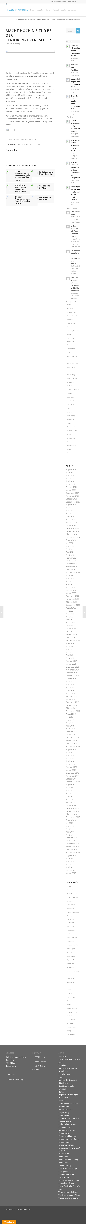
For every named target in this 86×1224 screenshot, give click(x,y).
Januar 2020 (71, 699)
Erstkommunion (71, 323)
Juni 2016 (70, 826)
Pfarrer (69, 423)
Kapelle (69, 378)
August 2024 (71, 540)
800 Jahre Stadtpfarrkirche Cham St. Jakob (69, 1059)
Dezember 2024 (72, 528)
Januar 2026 (71, 490)
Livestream (70, 393)
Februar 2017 (71, 802)
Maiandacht (70, 397)
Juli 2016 (69, 823)
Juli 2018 (69, 752)
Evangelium (70, 327)
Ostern (69, 408)
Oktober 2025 (71, 499)
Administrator (30, 139)
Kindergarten (70, 382)
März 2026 (70, 484)
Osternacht (70, 412)
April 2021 (70, 655)
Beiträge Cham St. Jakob (14, 44)
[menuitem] (32, 9)
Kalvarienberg (71, 375)
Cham (20, 144)
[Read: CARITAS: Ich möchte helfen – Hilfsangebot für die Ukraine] (68, 46)
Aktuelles (62, 1065)
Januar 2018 (71, 770)
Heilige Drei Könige (72, 363)
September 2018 (73, 746)
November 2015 (72, 846)
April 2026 (70, 481)
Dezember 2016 (72, 808)
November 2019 (72, 705)
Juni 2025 (70, 510)
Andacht (69, 312)
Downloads (63, 1071)
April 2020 (70, 690)
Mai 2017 (69, 793)
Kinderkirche (70, 386)
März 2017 (70, 799)
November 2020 (72, 670)
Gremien (62, 1089)
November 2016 (72, 811)
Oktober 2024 (71, 534)
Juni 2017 (70, 790)
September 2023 (73, 572)
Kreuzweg (76, 389)
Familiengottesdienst (73, 331)
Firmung (69, 334)
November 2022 (72, 599)
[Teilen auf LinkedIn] (30, 157)
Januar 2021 (71, 664)
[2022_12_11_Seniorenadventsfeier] (30, 59)
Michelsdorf (70, 401)
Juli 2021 (69, 646)
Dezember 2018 (72, 737)
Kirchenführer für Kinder (68, 1139)
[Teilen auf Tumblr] (35, 157)
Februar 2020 (71, 696)
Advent (69, 304)
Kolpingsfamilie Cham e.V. (69, 1148)
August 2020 (71, 678)
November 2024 (72, 531)
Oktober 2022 (71, 602)
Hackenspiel (70, 360)
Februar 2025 (71, 522)
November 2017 (72, 776)
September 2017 (73, 782)
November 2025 (72, 496)
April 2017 (70, 796)
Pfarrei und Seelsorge (67, 1168)
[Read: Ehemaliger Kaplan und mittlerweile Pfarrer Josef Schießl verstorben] (68, 188)
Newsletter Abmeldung (68, 1159)
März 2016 (70, 835)
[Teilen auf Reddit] (46, 157)
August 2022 (71, 608)
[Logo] (17, 9)
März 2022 (70, 622)
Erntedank (70, 319)
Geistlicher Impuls (72, 356)
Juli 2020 (69, 681)
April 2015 (70, 867)
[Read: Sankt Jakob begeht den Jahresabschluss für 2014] (68, 80)
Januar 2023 (71, 593)
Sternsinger (70, 442)
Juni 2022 (70, 614)
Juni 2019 (70, 720)
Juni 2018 (70, 755)
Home (61, 1092)
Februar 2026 (71, 487)
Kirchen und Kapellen (67, 1136)
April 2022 (70, 619)
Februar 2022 (71, 625)
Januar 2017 (71, 805)
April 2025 (70, 516)
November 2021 (72, 634)
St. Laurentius (71, 438)
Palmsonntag (71, 415)
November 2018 (72, 740)
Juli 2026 (69, 472)
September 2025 (73, 502)
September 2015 (73, 852)
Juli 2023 (69, 575)
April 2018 (70, 761)
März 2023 (70, 587)
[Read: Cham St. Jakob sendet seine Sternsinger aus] (68, 97)
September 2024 (73, 537)
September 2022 (73, 605)
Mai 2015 (69, 864)
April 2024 (70, 552)
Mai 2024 (69, 549)
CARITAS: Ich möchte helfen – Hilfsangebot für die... (76, 50)
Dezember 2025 (72, 493)
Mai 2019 (69, 723)
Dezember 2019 (72, 702)
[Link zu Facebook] (78, 1)
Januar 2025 (71, 525)
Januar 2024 (71, 561)
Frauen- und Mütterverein (70, 339)
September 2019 (73, 711)
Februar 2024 (71, 558)
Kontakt (61, 1151)
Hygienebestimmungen (68, 1095)
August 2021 (71, 643)
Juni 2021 (70, 649)
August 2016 (71, 820)
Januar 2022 (71, 628)
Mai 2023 (69, 581)
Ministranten (70, 404)
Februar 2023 (71, 590)
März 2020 (70, 693)
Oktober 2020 (71, 672)
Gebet (68, 352)
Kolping (69, 389)
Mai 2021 (69, 652)
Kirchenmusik (64, 1142)
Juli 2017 (69, 787)
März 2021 (70, 658)
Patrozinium (70, 419)
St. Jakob (36, 144)
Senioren (28, 144)
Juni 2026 (70, 475)
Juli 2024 (69, 543)
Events (61, 1077)
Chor (68, 316)
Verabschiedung (71, 445)
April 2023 (70, 584)
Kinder (75, 378)
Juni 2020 (70, 684)
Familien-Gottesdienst (67, 1080)
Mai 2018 (69, 758)
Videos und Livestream (68, 1198)
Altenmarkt (70, 308)
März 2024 (70, 555)
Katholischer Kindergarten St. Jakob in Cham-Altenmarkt (68, 1118)
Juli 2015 (69, 858)
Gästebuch (63, 1083)
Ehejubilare (75, 316)
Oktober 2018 (71, 743)
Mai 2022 (69, 617)
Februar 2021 (71, 661)
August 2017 (71, 785)
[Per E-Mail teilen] (52, 157)
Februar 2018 (71, 767)
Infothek (61, 1100)
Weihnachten (71, 453)
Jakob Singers (71, 367)
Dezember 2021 (72, 631)
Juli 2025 (69, 508)
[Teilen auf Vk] (41, 157)
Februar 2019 (71, 732)
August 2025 (71, 505)
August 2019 (71, 714)
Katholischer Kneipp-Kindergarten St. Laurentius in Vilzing (67, 1127)
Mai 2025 (69, 513)
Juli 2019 (69, 717)
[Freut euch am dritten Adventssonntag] (1, 612)
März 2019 (70, 729)
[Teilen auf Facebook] (8, 157)
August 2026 (71, 469)
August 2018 (71, 749)
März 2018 (70, 764)
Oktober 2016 (71, 814)
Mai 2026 (69, 478)
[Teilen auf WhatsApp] (19, 157)
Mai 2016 (69, 829)
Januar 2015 (71, 873)
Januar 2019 (71, 734)
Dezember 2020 (72, 667)
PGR (76, 430)
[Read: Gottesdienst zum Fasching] (68, 66)
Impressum (63, 1098)
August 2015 (71, 855)
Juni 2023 (70, 578)
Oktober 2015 (71, 849)
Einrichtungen (64, 1074)
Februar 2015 (71, 870)
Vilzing (69, 449)
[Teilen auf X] (13, 157)
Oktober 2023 (71, 569)
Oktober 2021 (71, 637)
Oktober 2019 (71, 708)
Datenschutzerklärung (67, 1068)
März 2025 (70, 519)
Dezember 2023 (72, 563)
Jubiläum (69, 371)
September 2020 (73, 675)
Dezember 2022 (72, 596)
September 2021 (73, 640)
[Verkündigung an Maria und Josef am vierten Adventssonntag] (84, 612)
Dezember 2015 (72, 843)
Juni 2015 (70, 861)
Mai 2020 (69, 687)
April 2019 (70, 726)
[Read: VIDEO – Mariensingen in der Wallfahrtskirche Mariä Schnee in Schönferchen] (68, 122)
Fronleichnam (71, 348)
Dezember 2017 (72, 773)
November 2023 (72, 566)
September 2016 (73, 817)
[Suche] (78, 9)
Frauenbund (70, 345)
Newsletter (63, 1156)
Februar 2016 (71, 838)
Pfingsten (69, 430)
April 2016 (70, 832)
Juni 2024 (70, 546)
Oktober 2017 (71, 779)
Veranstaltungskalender (68, 1192)
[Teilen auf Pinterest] (24, 157)
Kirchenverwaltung (66, 1145)
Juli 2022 (69, 611)
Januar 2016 (71, 841)
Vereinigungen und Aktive (69, 1195)
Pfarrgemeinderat (72, 427)
